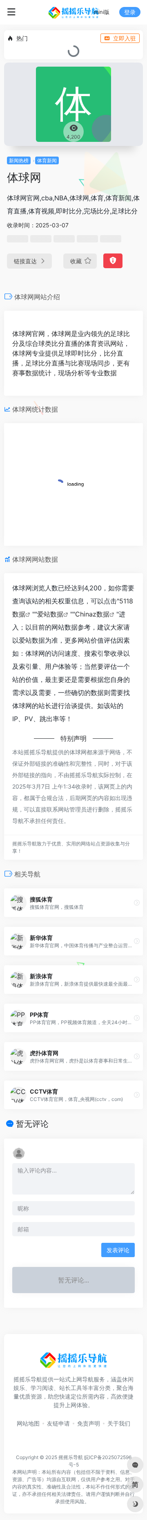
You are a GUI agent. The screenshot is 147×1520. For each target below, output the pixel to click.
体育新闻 (47, 160)
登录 (130, 12)
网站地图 (28, 1423)
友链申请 (58, 1423)
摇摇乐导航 (70, 1457)
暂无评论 (32, 1124)
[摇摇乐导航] (73, 12)
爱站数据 (50, 614)
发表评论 (118, 1249)
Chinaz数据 (92, 614)
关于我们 (118, 1423)
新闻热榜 (19, 160)
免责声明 (88, 1423)
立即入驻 (124, 38)
